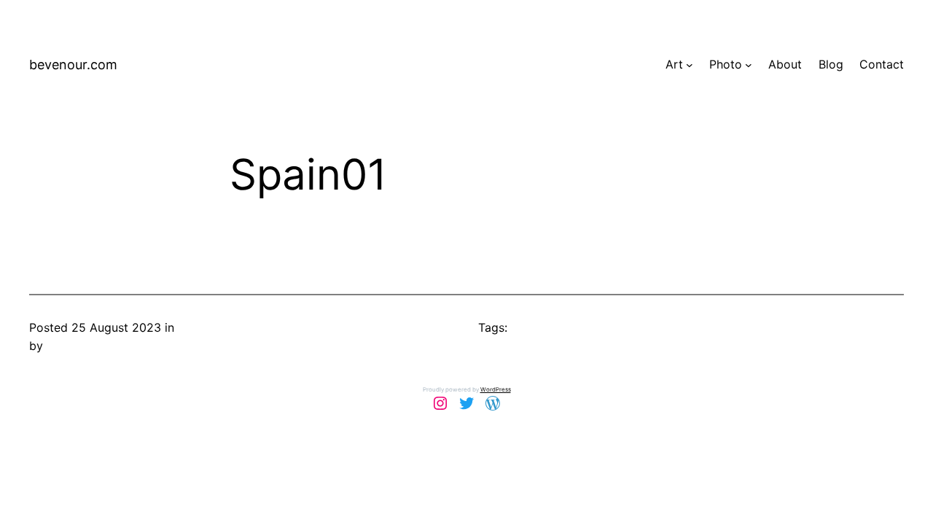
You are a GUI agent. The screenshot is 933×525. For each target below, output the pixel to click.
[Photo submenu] (748, 65)
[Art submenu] (689, 65)
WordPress (495, 389)
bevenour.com (73, 64)
